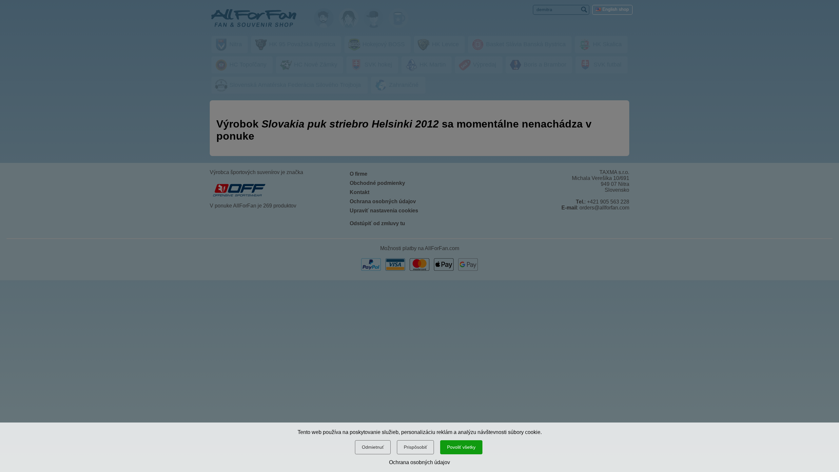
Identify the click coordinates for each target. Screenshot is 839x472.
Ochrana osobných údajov (419, 462)
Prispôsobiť (415, 447)
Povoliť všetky (461, 447)
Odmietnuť (373, 447)
